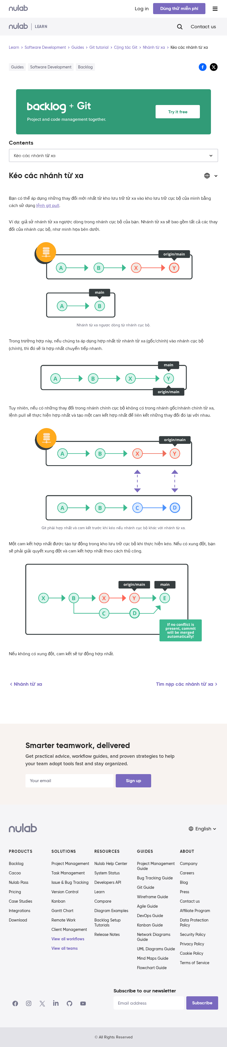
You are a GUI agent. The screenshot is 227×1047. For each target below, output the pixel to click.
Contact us (203, 27)
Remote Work (63, 920)
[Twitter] (42, 1003)
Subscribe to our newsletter (145, 990)
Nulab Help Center (110, 863)
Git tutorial (99, 47)
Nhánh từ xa (154, 47)
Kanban (58, 901)
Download (18, 920)
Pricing (15, 891)
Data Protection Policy (194, 923)
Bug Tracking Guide (155, 878)
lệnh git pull (47, 205)
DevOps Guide (150, 915)
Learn (14, 47)
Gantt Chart (62, 910)
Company (188, 863)
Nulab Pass (18, 882)
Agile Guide (147, 906)
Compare (102, 901)
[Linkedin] (56, 1003)
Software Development (45, 47)
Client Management (69, 929)
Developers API (107, 882)
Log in (142, 9)
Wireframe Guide (152, 896)
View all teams (64, 948)
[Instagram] (29, 1003)
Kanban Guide (150, 925)
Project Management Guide (156, 866)
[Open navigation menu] (215, 8)
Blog (184, 882)
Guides (77, 47)
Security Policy (192, 934)
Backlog (16, 863)
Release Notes (107, 934)
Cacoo (15, 873)
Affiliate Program (195, 910)
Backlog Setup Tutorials (107, 923)
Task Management (68, 873)
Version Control (64, 891)
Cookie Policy (191, 953)
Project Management (70, 863)
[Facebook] (15, 1003)
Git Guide (145, 887)
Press (184, 891)
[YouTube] (83, 1003)
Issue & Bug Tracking (70, 882)
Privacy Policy (192, 943)
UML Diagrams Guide (156, 948)
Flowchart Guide (152, 967)
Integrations (19, 910)
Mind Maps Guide (152, 958)
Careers (187, 873)
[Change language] (211, 175)
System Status (107, 873)
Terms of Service (194, 962)
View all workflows (67, 938)
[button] (203, 829)
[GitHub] (69, 1003)
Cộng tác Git (125, 47)
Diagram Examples (111, 910)
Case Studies (20, 901)
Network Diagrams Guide (153, 937)
